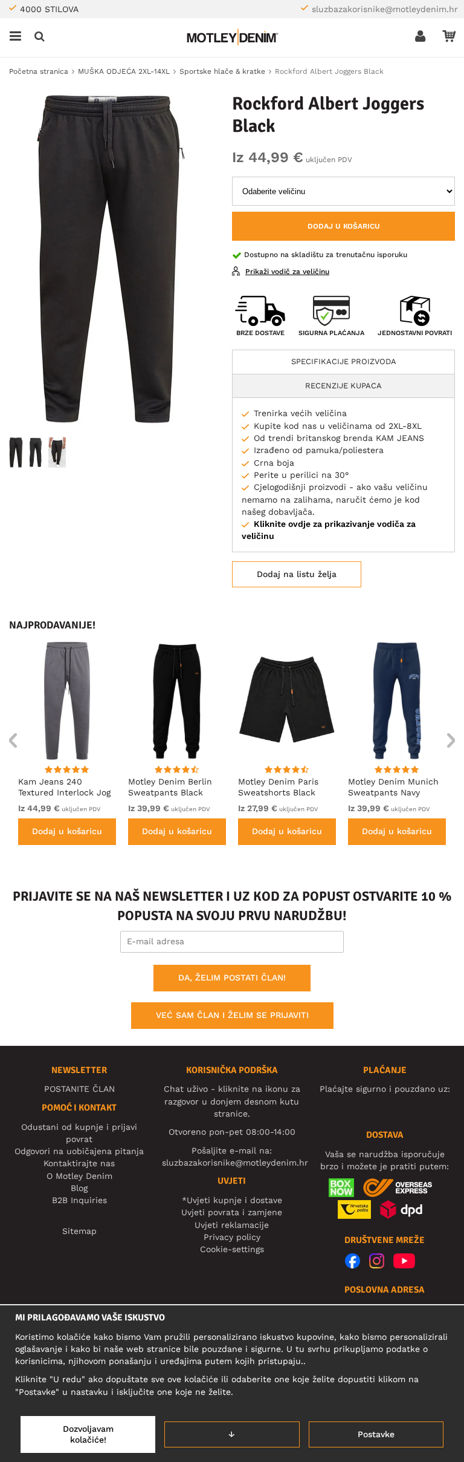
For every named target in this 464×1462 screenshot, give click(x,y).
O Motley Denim (79, 1176)
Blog (79, 1188)
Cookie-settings (232, 1249)
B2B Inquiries (79, 1200)
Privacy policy (232, 1237)
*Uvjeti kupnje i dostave (232, 1200)
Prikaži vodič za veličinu (287, 271)
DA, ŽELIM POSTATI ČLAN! (232, 977)
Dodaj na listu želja (297, 574)
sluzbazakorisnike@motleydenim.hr (385, 9)
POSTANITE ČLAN (79, 1089)
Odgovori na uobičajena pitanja (79, 1151)
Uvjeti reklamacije (232, 1225)
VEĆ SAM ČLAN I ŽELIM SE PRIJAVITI (232, 1015)
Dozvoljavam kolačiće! (88, 1434)
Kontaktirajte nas (79, 1163)
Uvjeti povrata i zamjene (231, 1212)
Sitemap (79, 1231)
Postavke (376, 1434)
